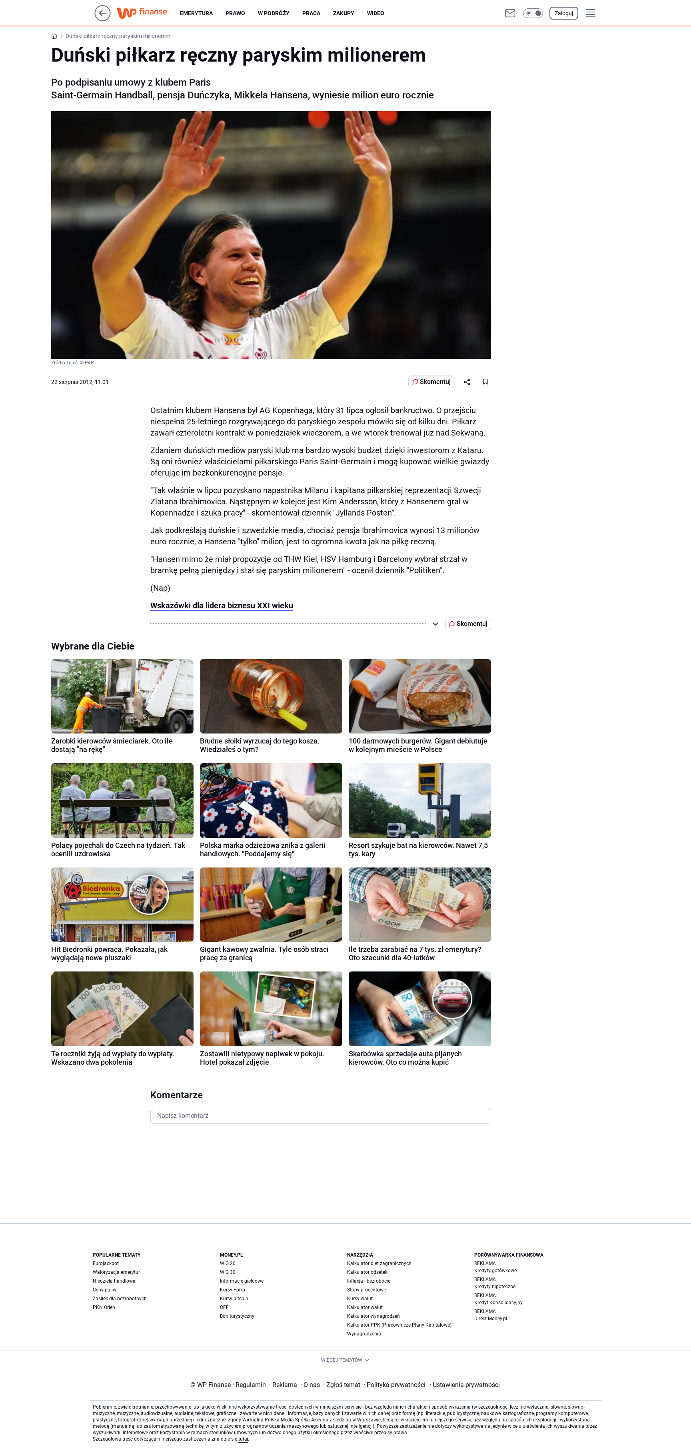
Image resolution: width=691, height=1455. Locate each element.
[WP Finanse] (148, 13)
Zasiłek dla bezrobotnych (120, 1298)
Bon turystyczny (237, 1316)
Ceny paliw (104, 1290)
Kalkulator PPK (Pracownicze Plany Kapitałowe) (399, 1325)
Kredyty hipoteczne (494, 1286)
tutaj (243, 1439)
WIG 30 (228, 1272)
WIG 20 (228, 1263)
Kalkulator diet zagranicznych (379, 1263)
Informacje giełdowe (242, 1281)
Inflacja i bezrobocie (368, 1281)
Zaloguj (564, 13)
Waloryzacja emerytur (116, 1272)
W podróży (274, 13)
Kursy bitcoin (234, 1298)
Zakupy (343, 13)
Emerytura (196, 13)
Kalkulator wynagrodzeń (373, 1316)
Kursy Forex (233, 1290)
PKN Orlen (104, 1307)
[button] (533, 13)
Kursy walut (360, 1298)
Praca (311, 13)
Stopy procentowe (366, 1290)
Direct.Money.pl (490, 1318)
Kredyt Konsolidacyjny (498, 1302)
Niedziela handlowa (114, 1281)
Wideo (375, 13)
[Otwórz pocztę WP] (510, 13)
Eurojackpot (106, 1263)
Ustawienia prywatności (464, 1385)
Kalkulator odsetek (367, 1272)
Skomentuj (435, 382)
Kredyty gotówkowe (495, 1270)
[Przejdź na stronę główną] (102, 19)
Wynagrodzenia (364, 1334)
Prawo (235, 13)
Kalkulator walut (365, 1307)
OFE (224, 1307)
